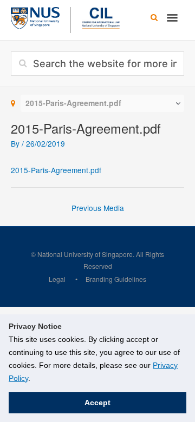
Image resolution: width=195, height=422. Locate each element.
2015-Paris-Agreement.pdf (56, 169)
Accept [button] (97, 402)
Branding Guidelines (116, 278)
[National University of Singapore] (35, 16)
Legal (57, 278)
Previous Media (98, 207)
